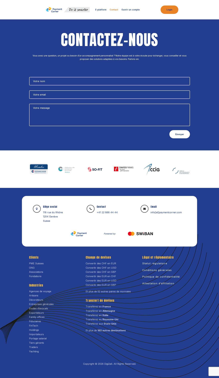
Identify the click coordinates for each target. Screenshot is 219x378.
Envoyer (179, 134)
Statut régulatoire (154, 263)
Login (169, 9)
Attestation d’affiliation (158, 283)
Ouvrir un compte (130, 9)
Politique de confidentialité (161, 276)
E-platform (100, 9)
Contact (114, 9)
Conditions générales (157, 270)
